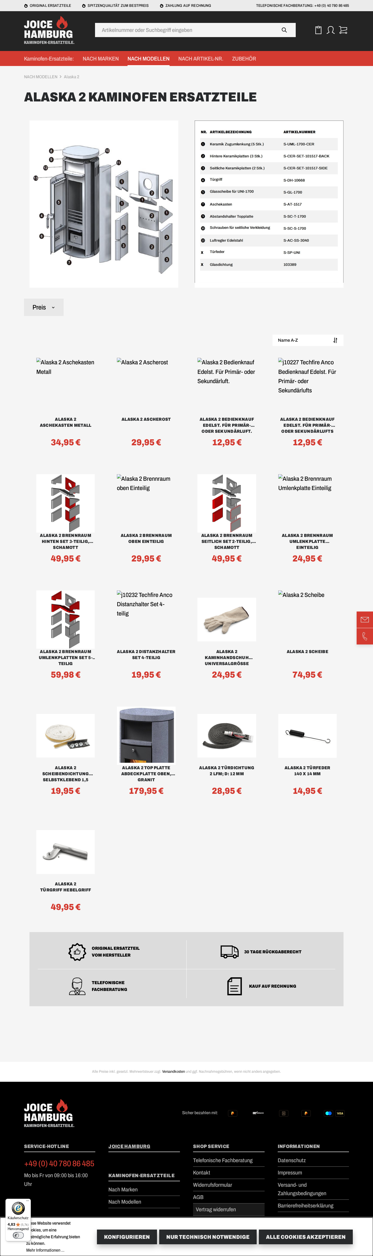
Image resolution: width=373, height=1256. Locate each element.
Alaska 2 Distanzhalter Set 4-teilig (146, 654)
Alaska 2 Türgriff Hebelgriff (65, 887)
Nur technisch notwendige (208, 1237)
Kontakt (201, 1173)
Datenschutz (292, 1160)
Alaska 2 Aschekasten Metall (65, 422)
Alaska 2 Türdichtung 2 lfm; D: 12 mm (226, 770)
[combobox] (184, 30)
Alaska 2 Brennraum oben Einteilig (146, 538)
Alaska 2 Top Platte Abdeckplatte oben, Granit (146, 773)
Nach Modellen (124, 1202)
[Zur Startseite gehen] (51, 30)
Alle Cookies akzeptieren (306, 1237)
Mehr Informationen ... (45, 1250)
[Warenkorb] (343, 30)
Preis (39, 307)
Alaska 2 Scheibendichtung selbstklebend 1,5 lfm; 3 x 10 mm (65, 774)
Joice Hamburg (129, 1146)
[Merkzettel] (318, 30)
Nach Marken (123, 1189)
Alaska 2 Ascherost (146, 419)
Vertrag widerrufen (216, 1209)
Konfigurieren (127, 1237)
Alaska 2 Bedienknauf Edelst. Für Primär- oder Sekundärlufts (307, 425)
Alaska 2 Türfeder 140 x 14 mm (307, 770)
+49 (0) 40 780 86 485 (59, 1163)
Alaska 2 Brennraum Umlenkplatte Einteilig (307, 541)
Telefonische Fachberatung (223, 1160)
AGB (198, 1197)
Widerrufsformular (212, 1185)
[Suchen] (284, 30)
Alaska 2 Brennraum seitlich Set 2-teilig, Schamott (227, 541)
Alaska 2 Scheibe (307, 651)
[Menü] (27, 1202)
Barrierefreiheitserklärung (305, 1206)
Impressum (290, 1173)
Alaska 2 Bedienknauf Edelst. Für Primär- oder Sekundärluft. (227, 425)
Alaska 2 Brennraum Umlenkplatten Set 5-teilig (66, 657)
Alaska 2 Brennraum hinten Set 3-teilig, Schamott (65, 541)
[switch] (18, 1235)
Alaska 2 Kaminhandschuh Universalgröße (227, 657)
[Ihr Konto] (330, 30)
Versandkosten (173, 1071)
